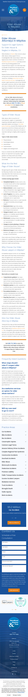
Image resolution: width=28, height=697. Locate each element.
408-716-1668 (14, 634)
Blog (14, 665)
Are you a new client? (7, 561)
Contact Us (14, 667)
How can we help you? (7, 566)
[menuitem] (13, 431)
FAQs (14, 662)
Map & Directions (14, 647)
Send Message (14, 590)
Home (14, 653)
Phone (3, 551)
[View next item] (15, 518)
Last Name (5, 547)
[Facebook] (12, 674)
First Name (5, 542)
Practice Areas (14, 659)
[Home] (13, 10)
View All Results (14, 522)
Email (3, 556)
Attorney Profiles (14, 656)
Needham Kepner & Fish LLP (9, 61)
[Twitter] (15, 674)
